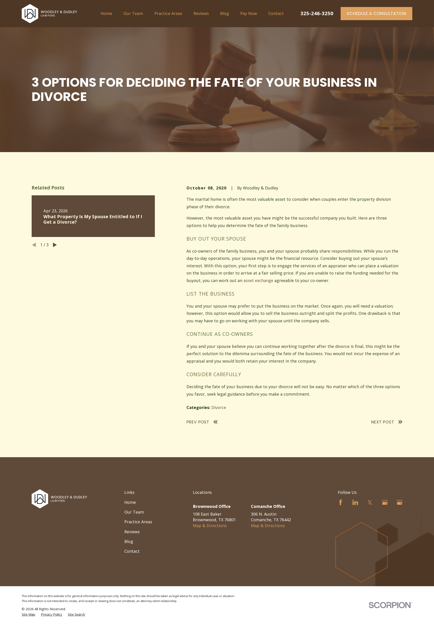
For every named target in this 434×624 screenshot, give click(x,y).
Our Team (134, 512)
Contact (132, 551)
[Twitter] (370, 502)
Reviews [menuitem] (201, 13)
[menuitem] (28, 614)
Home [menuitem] (106, 13)
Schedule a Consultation (376, 13)
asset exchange (258, 280)
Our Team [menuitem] (133, 13)
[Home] (49, 13)
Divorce (218, 407)
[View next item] (55, 245)
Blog (128, 541)
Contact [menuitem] (276, 13)
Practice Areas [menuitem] (168, 13)
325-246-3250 (316, 13)
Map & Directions (210, 525)
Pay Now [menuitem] (248, 13)
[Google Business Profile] (385, 502)
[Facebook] (340, 502)
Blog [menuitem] (224, 13)
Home (130, 502)
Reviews (132, 531)
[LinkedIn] (355, 502)
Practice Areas (138, 521)
